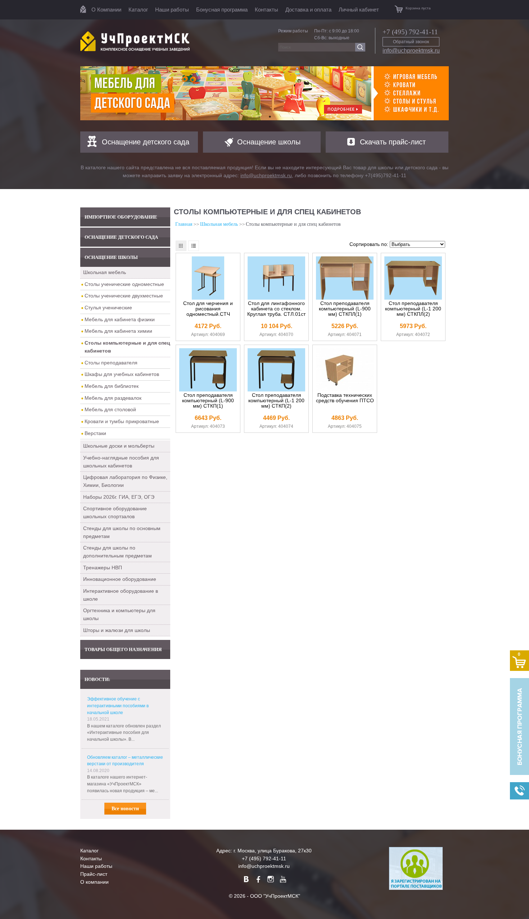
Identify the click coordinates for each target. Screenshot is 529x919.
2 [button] (269, 116)
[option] (264, 93)
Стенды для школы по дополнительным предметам (117, 552)
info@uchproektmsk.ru (411, 51)
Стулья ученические (108, 307)
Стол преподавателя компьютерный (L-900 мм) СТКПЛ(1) (345, 309)
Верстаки (95, 433)
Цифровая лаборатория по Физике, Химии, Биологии (125, 481)
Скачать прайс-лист (393, 142)
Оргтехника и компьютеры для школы (119, 614)
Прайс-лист (93, 874)
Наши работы (172, 9)
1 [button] (259, 116)
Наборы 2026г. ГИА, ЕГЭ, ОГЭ (118, 497)
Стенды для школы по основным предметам (121, 532)
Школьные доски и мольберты (118, 446)
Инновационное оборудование (119, 579)
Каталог (138, 9)
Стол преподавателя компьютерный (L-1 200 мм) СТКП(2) (276, 401)
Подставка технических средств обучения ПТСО (345, 398)
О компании (94, 882)
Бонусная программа (222, 9)
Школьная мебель (104, 272)
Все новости (125, 808)
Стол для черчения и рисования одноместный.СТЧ (208, 309)
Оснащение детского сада (145, 142)
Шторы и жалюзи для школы (116, 630)
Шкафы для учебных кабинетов (122, 374)
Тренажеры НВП (102, 567)
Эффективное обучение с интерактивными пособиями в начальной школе (118, 705)
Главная (183, 224)
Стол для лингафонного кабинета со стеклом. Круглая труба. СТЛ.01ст (276, 309)
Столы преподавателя (111, 363)
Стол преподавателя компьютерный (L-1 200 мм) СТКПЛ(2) (413, 309)
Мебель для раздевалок (113, 398)
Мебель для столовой (110, 409)
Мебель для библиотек (112, 386)
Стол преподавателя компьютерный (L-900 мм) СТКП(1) (208, 401)
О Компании (106, 9)
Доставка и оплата (308, 9)
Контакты (266, 9)
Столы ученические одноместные (124, 284)
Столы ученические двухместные (124, 296)
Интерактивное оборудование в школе (120, 595)
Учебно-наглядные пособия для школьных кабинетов (121, 462)
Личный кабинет (359, 9)
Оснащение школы (268, 142)
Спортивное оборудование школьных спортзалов (115, 512)
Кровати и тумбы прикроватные (122, 421)
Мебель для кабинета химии (118, 331)
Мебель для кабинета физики (120, 319)
